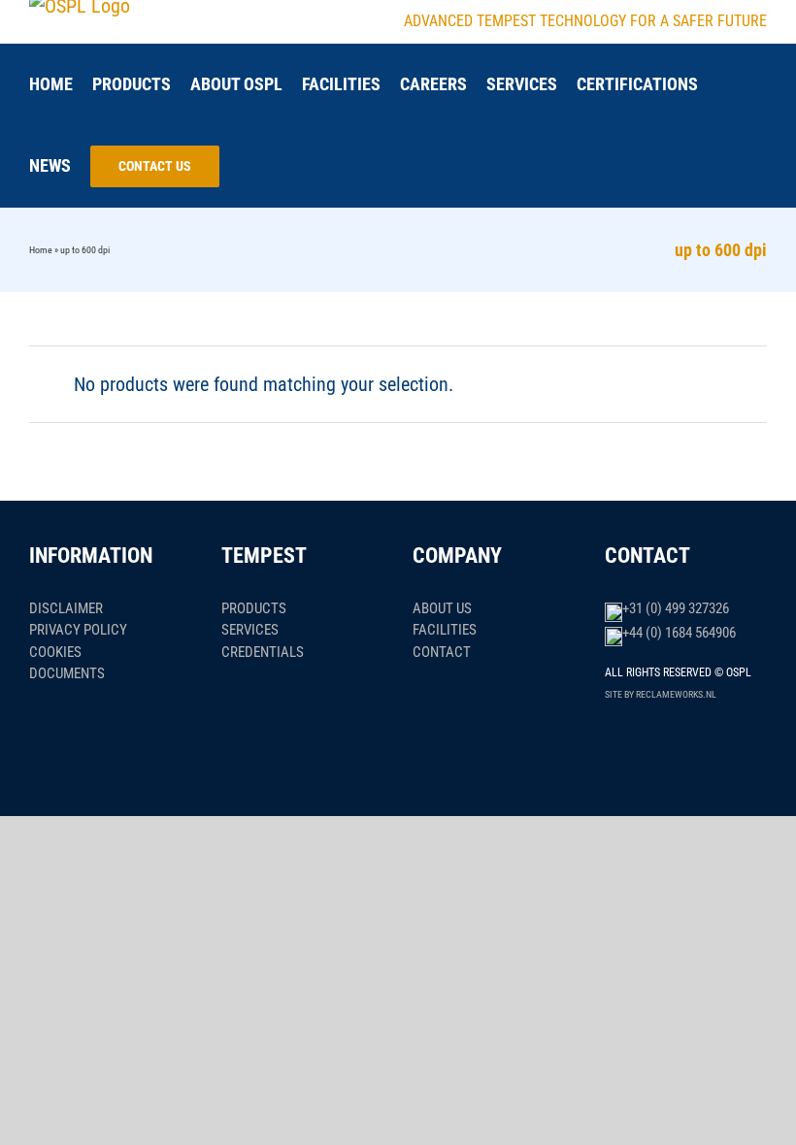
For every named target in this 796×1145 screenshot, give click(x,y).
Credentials (262, 652)
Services (250, 629)
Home (40, 250)
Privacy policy (78, 629)
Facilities (445, 629)
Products (253, 608)
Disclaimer (66, 608)
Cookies (55, 652)
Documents (67, 673)
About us (442, 608)
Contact (442, 652)
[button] (245, 166)
